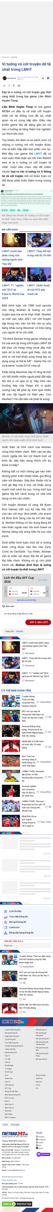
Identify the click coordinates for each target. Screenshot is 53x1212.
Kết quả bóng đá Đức (42, 1049)
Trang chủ (5, 57)
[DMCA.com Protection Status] (17, 1204)
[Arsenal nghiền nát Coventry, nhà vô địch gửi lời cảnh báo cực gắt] (11, 791)
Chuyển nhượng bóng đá (14, 1046)
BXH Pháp (8, 1114)
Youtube (41, 1137)
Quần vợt (39, 1078)
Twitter (40, 1143)
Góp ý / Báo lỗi (38, 622)
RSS (39, 1146)
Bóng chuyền (41, 1075)
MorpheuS (29, 653)
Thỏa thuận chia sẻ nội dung (12, 1177)
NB (50, 717)
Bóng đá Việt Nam (11, 1091)
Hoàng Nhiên (45, 702)
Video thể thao (10, 1049)
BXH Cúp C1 (9, 1104)
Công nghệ (15, 1125)
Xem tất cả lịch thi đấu (26, 600)
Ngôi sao (8, 946)
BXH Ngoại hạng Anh (12, 1095)
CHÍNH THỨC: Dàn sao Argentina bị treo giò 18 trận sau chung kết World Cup (33, 806)
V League (8, 1069)
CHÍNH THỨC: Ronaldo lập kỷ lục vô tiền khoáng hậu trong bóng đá (33, 776)
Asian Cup (8, 1078)
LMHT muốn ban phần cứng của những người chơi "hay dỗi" (12, 257)
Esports (14, 57)
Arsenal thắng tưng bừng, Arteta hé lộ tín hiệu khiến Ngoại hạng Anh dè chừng (32, 731)
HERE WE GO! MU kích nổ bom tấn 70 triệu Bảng (32, 744)
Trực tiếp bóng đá (11, 1043)
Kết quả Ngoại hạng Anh (41, 1034)
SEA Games (9, 1085)
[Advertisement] (26, 28)
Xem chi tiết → (43, 580)
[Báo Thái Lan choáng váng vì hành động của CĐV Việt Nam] (11, 761)
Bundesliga (9, 1065)
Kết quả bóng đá (11, 1033)
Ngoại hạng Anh (11, 1052)
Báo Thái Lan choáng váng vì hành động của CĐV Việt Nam (29, 761)
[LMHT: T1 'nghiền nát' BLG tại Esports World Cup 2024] (14, 274)
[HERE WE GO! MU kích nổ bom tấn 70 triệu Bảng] (11, 746)
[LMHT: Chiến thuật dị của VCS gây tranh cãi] (39, 274)
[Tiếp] (47, 591)
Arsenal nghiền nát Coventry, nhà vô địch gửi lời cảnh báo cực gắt (29, 791)
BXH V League (10, 1117)
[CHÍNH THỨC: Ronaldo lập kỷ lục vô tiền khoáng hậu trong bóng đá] (11, 776)
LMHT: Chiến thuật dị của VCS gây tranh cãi (38, 290)
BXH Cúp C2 (9, 1108)
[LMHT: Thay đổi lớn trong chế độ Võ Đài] (39, 240)
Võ (37, 1088)
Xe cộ (38, 1085)
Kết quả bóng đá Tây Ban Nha (42, 1043)
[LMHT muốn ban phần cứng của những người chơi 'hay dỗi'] (14, 240)
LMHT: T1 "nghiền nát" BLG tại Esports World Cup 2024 (13, 292)
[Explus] (26, 611)
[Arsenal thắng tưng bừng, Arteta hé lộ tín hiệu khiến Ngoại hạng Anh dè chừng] (11, 731)
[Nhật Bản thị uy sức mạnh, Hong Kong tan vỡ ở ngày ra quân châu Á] (11, 821)
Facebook (42, 1140)
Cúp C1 (7, 1056)
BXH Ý (7, 1101)
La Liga (7, 1059)
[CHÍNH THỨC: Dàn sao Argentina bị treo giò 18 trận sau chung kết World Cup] (11, 806)
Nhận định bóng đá (12, 1036)
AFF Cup (8, 1088)
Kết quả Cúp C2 (41, 1059)
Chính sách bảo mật (9, 1180)
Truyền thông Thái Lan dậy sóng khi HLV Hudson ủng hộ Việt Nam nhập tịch (29, 701)
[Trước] (6, 591)
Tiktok (40, 1148)
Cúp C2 (7, 1082)
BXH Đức (8, 1111)
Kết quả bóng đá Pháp (42, 1054)
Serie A (7, 1062)
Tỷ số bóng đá (10, 1039)
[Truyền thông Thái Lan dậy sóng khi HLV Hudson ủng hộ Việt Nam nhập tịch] (11, 701)
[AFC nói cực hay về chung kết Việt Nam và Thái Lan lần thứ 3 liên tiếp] (11, 716)
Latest (5, 1125)
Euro (6, 1075)
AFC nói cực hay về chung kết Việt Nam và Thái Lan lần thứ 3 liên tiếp (33, 716)
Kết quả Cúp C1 (41, 1030)
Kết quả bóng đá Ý (43, 1039)
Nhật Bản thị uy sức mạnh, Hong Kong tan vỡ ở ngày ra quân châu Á (29, 821)
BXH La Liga (9, 1098)
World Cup (9, 1072)
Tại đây (20, 1183)
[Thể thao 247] (13, 1021)
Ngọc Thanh (46, 822)
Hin (49, 732)
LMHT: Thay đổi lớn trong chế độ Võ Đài (39, 253)
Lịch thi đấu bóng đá (12, 1030)
